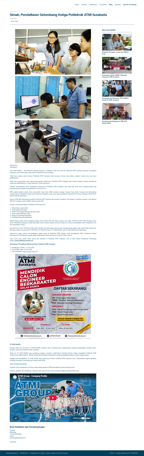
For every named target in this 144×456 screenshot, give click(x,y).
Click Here (13, 441)
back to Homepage (129, 4)
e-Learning (103, 4)
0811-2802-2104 (24, 453)
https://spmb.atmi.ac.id (30, 251)
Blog (110, 4)
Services (84, 4)
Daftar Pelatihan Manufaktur (18, 364)
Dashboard (93, 4)
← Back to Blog (14, 21)
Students (118, 4)
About (77, 4)
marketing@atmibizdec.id (12, 453)
